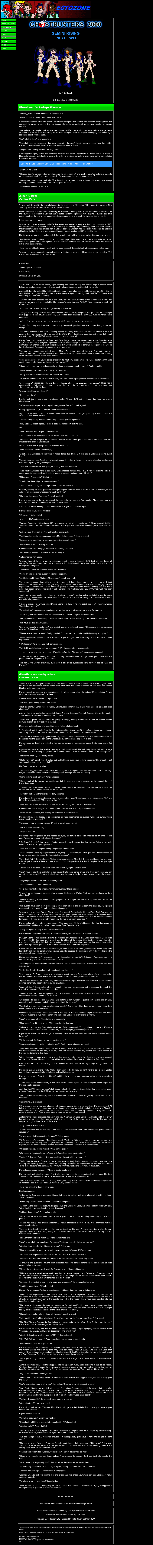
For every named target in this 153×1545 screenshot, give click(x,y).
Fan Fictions (6, 27)
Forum (4, 34)
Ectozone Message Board (80, 1503)
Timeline (5, 38)
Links (4, 48)
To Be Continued (65, 1496)
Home (4, 20)
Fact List (5, 41)
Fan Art (4, 31)
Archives (5, 45)
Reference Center (8, 23)
